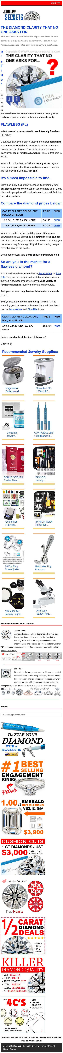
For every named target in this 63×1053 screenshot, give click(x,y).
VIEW (57, 220)
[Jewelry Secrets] (21, 19)
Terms (13, 1049)
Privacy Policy (47, 1046)
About (5, 1049)
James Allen (45, 273)
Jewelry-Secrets (31, 1046)
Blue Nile (33, 309)
